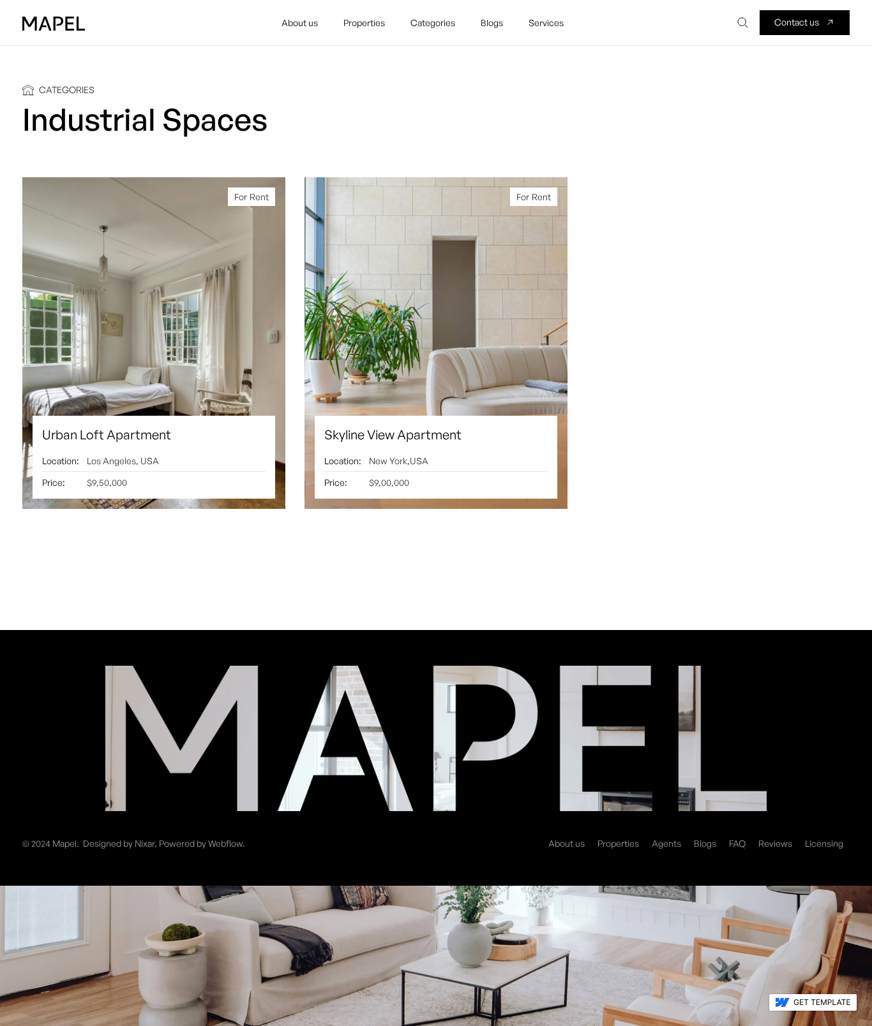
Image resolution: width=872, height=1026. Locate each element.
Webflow (225, 843)
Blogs (705, 843)
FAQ (737, 843)
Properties (618, 843)
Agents (666, 843)
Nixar (144, 843)
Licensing (824, 843)
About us (566, 843)
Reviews (775, 843)
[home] (53, 22)
